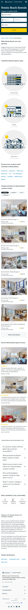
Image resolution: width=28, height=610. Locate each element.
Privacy (24, 598)
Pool (21, 192)
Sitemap (16, 598)
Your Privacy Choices (16, 602)
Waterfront (4, 173)
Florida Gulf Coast (14, 559)
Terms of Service (14, 600)
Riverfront (12, 171)
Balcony (3, 179)
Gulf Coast (4, 559)
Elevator (3, 176)
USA (7, 38)
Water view (20, 171)
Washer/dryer (18, 176)
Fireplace (10, 176)
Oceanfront (4, 171)
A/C (10, 173)
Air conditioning (17, 173)
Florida (11, 38)
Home (2, 38)
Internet (13, 192)
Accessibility (8, 602)
